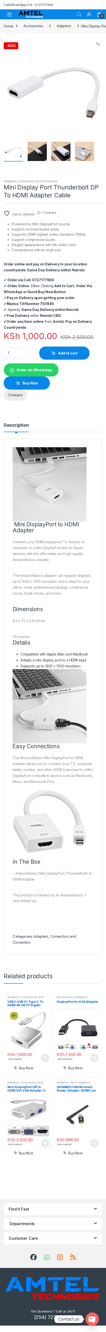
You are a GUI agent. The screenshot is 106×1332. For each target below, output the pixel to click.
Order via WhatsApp (34, 370)
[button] (98, 44)
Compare (49, 212)
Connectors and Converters (38, 181)
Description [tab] (16, 425)
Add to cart (68, 353)
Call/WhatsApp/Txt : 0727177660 (28, 5)
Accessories (33, 26)
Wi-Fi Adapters (80, 1082)
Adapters (64, 26)
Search (79, 14)
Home (8, 26)
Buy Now (30, 383)
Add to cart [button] (45, 1058)
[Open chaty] (92, 1319)
